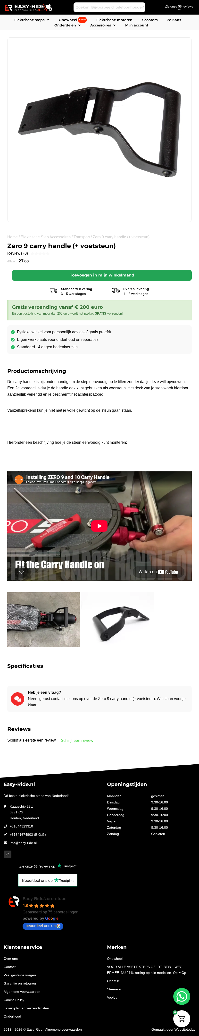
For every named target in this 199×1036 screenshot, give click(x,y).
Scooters (150, 20)
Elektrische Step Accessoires (46, 237)
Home (12, 237)
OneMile (113, 981)
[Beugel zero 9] (99, 129)
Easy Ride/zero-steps (44, 898)
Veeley (112, 997)
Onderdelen (65, 25)
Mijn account (136, 25)
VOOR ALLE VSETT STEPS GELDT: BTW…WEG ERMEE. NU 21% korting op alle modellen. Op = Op (146, 970)
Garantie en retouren (20, 983)
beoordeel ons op (40, 926)
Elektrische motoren (114, 20)
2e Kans (174, 20)
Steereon (114, 989)
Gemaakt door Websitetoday (173, 1029)
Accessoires (100, 25)
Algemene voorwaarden (22, 992)
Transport (82, 237)
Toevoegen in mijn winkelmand (102, 275)
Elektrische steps (29, 20)
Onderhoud (12, 1016)
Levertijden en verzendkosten (26, 1008)
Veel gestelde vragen (20, 975)
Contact (10, 967)
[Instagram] (7, 854)
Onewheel (72, 20)
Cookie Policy (14, 1000)
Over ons (11, 959)
